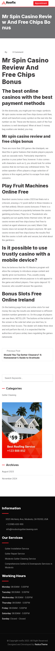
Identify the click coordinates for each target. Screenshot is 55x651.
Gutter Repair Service (15, 553)
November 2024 (9, 478)
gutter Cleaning (9, 395)
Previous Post (13, 351)
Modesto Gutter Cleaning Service (20, 558)
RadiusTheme (41, 644)
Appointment (41, 3)
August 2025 (8, 471)
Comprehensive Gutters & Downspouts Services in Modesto (28, 566)
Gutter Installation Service (17, 548)
